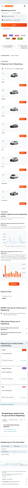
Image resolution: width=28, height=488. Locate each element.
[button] (2, 6)
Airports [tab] (5, 419)
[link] (14, 284)
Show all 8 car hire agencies (7, 404)
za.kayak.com (7, 463)
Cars (12, 463)
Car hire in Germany (4, 464)
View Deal (23, 85)
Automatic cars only (7, 28)
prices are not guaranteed (6, 475)
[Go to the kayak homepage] (9, 6)
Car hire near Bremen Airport (10, 429)
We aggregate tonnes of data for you (11, 481)
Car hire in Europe (18, 463)
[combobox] (5, 13)
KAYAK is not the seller (7, 479)
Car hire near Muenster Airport (10, 431)
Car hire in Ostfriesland (14, 464)
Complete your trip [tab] (13, 419)
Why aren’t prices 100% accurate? (10, 484)
